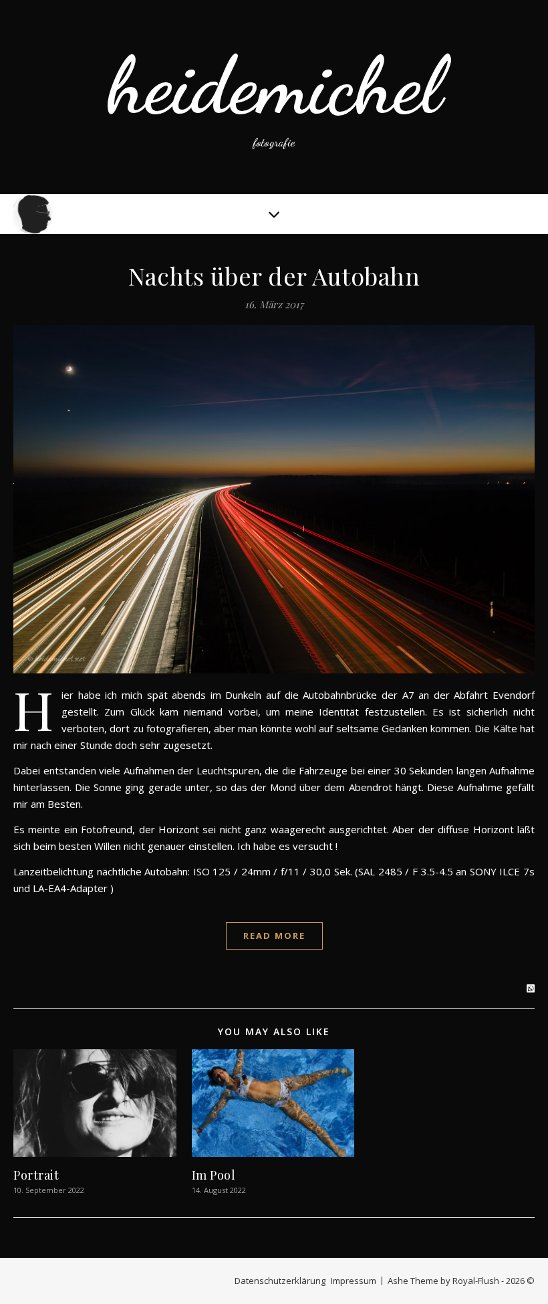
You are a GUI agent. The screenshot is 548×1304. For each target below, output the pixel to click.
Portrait (36, 1175)
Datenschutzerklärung (280, 1281)
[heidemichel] (274, 97)
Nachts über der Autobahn (274, 275)
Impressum (353, 1281)
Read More (274, 936)
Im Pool (214, 1175)
